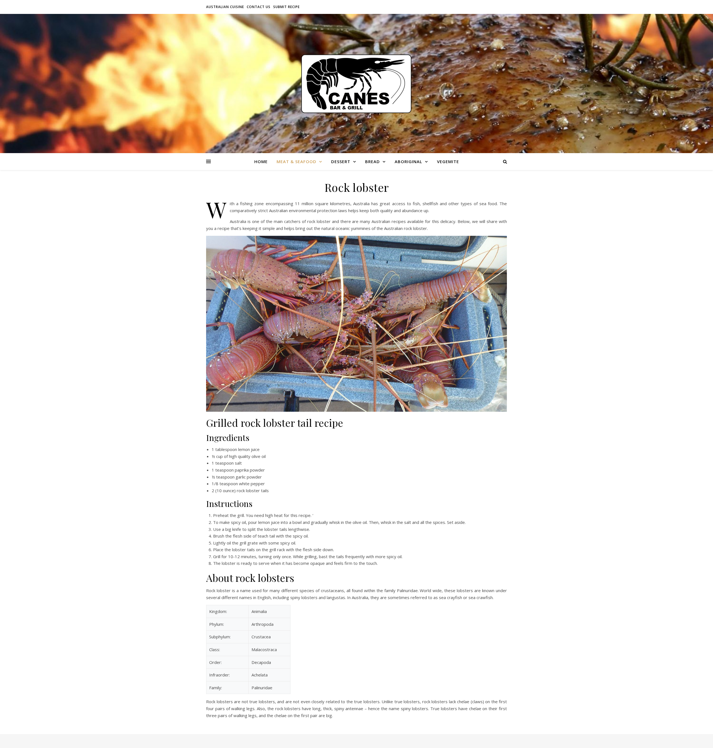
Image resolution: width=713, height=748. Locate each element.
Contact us (258, 6)
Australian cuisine (225, 6)
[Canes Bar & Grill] (356, 83)
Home (261, 161)
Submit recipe (286, 6)
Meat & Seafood (296, 161)
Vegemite (448, 161)
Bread (372, 161)
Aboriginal (408, 161)
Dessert (340, 161)
